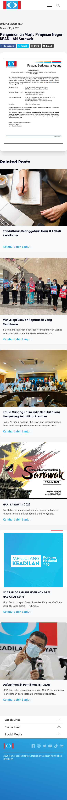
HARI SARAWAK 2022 (16, 504)
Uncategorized (11, 23)
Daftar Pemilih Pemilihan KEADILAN (26, 684)
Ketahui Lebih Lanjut (16, 246)
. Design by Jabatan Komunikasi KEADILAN (32, 757)
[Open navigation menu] (49, 5)
